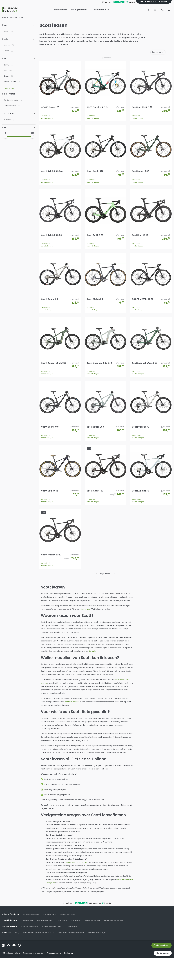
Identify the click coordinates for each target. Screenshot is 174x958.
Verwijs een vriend (68, 914)
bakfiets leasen (72, 701)
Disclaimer (68, 953)
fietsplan (93, 651)
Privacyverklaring (54, 953)
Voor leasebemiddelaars (53, 926)
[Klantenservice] (162, 10)
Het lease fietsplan (45, 920)
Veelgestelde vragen (97, 932)
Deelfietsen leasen (92, 920)
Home (5, 17)
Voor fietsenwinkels (29, 926)
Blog (17, 932)
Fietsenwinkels (162, 945)
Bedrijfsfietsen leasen (113, 920)
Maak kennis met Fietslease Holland (38, 932)
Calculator (62, 920)
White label (72, 926)
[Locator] (155, 10)
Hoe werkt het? (49, 914)
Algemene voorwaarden (33, 953)
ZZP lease (75, 920)
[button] (19, 25)
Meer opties (9, 88)
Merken (13, 17)
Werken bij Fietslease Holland (71, 932)
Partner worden (148, 2)
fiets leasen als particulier (76, 862)
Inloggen (163, 2)
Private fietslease (31, 914)
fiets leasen (85, 609)
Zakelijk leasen (27, 920)
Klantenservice (162, 953)
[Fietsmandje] (169, 10)
